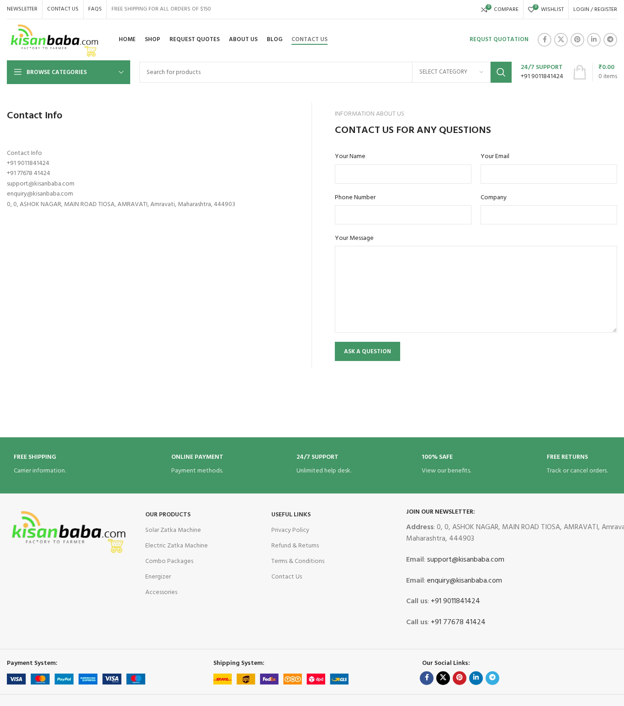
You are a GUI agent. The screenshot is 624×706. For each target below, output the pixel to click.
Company (494, 198)
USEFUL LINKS (291, 515)
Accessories (161, 592)
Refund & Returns (295, 546)
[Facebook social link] (544, 40)
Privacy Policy (290, 530)
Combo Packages (169, 561)
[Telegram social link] (610, 40)
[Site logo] (55, 40)
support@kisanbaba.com (464, 560)
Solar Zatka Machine (173, 530)
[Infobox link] (542, 72)
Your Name (350, 157)
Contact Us (286, 577)
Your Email (495, 157)
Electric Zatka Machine (176, 546)
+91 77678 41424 (457, 622)
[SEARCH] (501, 72)
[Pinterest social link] (577, 40)
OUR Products (167, 515)
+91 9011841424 (454, 601)
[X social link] (561, 40)
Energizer (158, 577)
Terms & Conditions (297, 561)
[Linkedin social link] (594, 40)
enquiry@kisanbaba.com (463, 581)
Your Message (354, 239)
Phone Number (355, 198)
